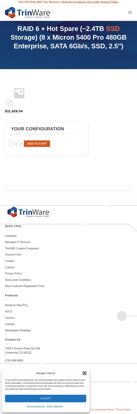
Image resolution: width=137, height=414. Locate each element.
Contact (9, 261)
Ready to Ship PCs (16, 305)
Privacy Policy (13, 273)
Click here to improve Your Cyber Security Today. (89, 2)
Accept (45, 398)
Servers (9, 317)
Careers (10, 267)
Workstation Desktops (18, 330)
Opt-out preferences (36, 406)
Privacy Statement (54, 406)
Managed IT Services (17, 242)
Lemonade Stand (104, 409)
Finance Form (13, 254)
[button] (84, 373)
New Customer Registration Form (25, 286)
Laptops (10, 324)
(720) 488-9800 (14, 360)
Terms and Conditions (18, 279)
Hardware (11, 235)
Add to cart (37, 143)
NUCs (8, 311)
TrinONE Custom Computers (22, 248)
